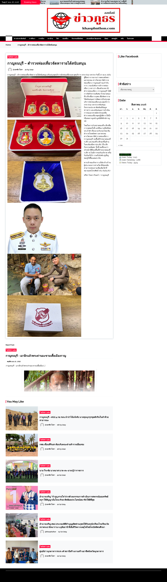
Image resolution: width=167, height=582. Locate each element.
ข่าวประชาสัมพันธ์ (20, 38)
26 (139, 133)
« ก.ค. (120, 145)
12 (139, 123)
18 (133, 128)
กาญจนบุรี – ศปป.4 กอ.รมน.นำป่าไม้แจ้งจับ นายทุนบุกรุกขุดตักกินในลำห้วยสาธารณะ (74, 418)
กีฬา (57, 38)
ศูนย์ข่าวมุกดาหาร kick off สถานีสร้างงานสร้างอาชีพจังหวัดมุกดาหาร (72, 551)
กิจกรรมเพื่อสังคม (77, 38)
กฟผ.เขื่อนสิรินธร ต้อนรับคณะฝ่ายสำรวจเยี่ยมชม (62, 444)
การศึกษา (32, 38)
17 (127, 128)
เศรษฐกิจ (114, 38)
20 (145, 128)
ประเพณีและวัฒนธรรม (93, 38)
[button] (154, 38)
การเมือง (41, 38)
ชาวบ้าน (50, 38)
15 (156, 123)
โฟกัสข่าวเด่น (13, 57)
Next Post (10, 345)
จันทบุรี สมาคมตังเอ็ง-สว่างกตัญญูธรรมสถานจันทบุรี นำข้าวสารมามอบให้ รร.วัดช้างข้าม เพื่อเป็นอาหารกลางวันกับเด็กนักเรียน (123, 2)
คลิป (122, 38)
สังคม (106, 38)
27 (145, 133)
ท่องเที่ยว (65, 38)
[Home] (9, 38)
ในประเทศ (130, 38)
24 (127, 133)
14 (151, 123)
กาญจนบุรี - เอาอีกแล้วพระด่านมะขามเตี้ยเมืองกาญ (36, 355)
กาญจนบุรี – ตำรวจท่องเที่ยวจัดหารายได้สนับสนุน (46, 63)
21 (150, 128)
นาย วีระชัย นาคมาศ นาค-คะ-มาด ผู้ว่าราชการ (62, 470)
